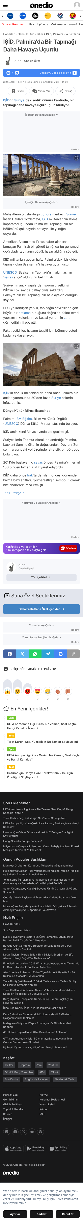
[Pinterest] (40, 1131)
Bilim (40, 34)
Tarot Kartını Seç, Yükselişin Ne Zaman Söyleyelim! (42, 741)
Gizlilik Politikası (12, 1104)
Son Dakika (11, 1079)
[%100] (35, 16)
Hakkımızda (10, 1094)
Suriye (19, 100)
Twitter (9, 1065)
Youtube (53, 1065)
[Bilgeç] (72, 16)
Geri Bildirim (10, 1099)
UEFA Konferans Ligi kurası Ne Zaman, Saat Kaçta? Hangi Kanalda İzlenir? (42, 726)
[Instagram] (6, 1131)
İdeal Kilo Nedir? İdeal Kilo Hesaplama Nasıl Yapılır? (34, 1007)
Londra (46, 214)
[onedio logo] (39, 1172)
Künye (43, 1109)
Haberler (9, 34)
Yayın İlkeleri (47, 1104)
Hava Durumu (11, 923)
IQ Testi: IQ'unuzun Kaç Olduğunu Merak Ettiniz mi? (35, 1047)
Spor (11, 717)
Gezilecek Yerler (65, 1079)
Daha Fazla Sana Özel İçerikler (39, 609)
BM (19, 419)
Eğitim (27, 419)
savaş (8, 277)
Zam (39, 1065)
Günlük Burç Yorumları (19, 1072)
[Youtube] (32, 1131)
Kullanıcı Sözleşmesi (52, 1099)
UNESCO (10, 272)
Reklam (7, 1114)
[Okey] (23, 16)
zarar (68, 318)
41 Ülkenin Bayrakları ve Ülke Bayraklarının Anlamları (35, 1032)
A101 (42, 1072)
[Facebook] (15, 1131)
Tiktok (54, 1072)
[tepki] (7, 691)
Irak (30, 475)
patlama (25, 313)
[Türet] (60, 16)
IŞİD (6, 100)
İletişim (7, 1118)
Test (11, 735)
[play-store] (36, 1148)
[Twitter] (23, 1131)
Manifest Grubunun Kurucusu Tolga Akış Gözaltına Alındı (38, 865)
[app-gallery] (59, 1148)
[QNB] (48, 16)
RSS (41, 1114)
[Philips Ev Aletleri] (10, 16)
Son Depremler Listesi (16, 930)
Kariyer (43, 1094)
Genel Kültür (26, 34)
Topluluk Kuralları (13, 1109)
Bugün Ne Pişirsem (37, 1079)
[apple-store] (14, 1148)
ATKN (28, 60)
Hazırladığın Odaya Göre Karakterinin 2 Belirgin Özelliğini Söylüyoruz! (40, 775)
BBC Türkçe (12, 493)
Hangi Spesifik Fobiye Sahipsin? (23, 841)
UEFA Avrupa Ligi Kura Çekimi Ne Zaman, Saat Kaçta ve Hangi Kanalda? (43, 757)
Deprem (25, 1065)
